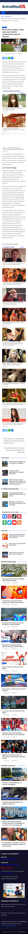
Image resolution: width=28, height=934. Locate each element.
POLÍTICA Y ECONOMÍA (7, 751)
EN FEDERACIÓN (11, 798)
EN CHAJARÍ (5, 798)
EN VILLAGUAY (5, 779)
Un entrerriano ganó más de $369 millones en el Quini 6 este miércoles (17, 536)
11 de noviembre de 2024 (9, 53)
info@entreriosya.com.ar (8, 859)
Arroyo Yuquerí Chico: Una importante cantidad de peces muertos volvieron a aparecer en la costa (14, 441)
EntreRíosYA (20, 53)
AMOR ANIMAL (5, 641)
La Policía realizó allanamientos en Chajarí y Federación (16, 472)
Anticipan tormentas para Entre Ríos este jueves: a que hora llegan (17, 503)
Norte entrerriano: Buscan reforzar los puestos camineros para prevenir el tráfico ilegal (14, 450)
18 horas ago (6, 648)
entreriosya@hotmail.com (8, 925)
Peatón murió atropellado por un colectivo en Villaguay (17, 462)
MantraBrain (22, 932)
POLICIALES (11, 779)
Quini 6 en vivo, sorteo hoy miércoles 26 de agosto (16, 553)
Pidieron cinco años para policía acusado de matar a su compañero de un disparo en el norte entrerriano (17, 482)
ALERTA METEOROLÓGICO (7, 575)
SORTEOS (4, 597)
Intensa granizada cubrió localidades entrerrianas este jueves (17, 494)
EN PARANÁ (11, 641)
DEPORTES (5, 27)
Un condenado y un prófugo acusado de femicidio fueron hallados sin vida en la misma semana (14, 844)
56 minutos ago (6, 582)
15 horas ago (6, 604)
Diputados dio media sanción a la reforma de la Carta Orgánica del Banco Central (14, 756)
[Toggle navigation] (7, 12)
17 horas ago (6, 626)
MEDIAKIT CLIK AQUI (7, 868)
